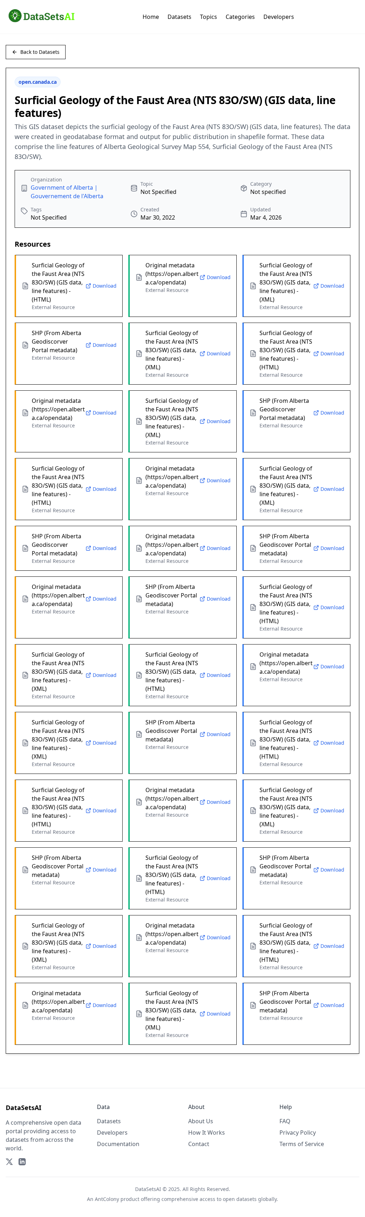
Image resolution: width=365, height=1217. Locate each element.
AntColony (107, 1199)
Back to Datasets (40, 51)
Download (105, 285)
